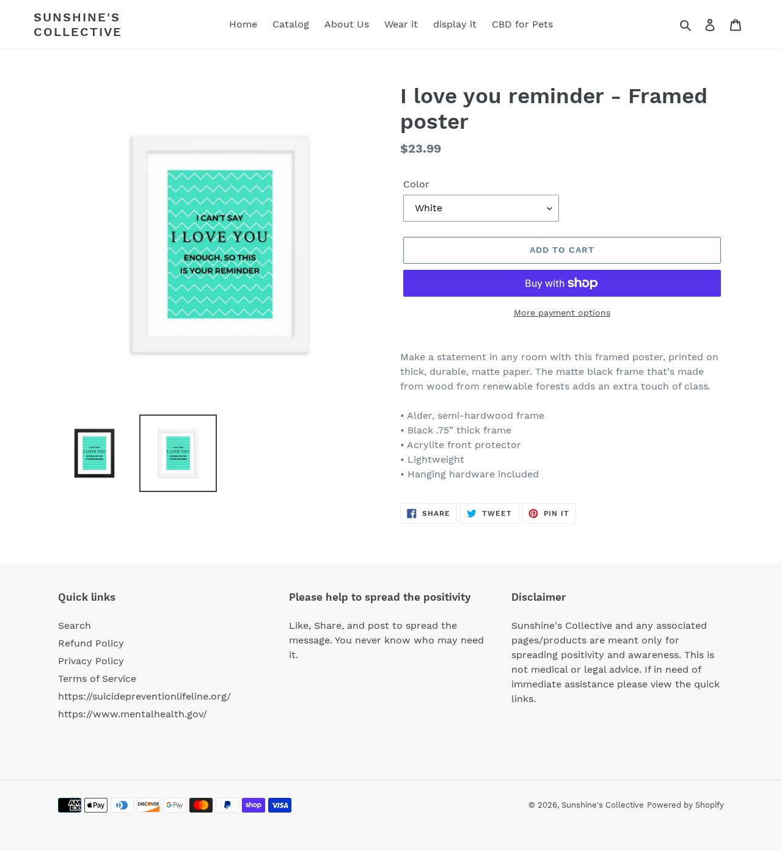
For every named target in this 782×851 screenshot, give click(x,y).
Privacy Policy (91, 661)
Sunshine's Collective (78, 24)
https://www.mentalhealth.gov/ (132, 714)
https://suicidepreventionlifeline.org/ (144, 696)
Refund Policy (91, 643)
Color (416, 184)
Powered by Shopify (685, 804)
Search (74, 625)
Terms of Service (97, 678)
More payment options (562, 312)
